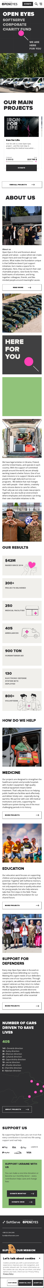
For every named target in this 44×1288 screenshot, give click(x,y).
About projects (13, 1109)
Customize (12, 1283)
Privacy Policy (8, 1274)
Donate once (18, 1202)
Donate (27, 4)
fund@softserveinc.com (10, 1235)
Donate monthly (18, 1194)
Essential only (25, 1283)
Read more (18, 287)
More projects (12, 815)
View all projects (18, 185)
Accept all (38, 1283)
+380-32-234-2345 (8, 1232)
